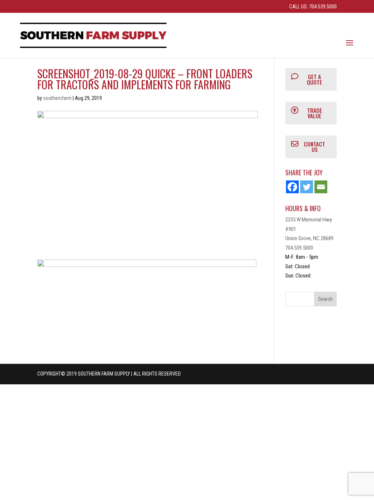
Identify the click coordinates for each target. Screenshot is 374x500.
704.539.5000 (299, 248)
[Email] (320, 186)
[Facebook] (292, 186)
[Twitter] (306, 186)
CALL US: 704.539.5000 (313, 7)
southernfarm (57, 98)
